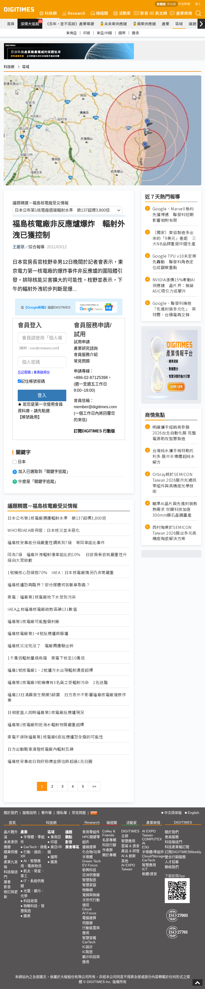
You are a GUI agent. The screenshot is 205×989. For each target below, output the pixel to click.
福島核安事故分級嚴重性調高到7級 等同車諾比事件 (56, 542)
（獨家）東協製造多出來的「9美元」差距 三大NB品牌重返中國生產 (174, 238)
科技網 (51, 13)
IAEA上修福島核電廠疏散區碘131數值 (42, 609)
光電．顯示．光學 (32, 893)
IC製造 (87, 952)
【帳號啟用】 (30, 417)
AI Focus (89, 913)
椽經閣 (102, 13)
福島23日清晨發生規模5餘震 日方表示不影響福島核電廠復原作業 (67, 697)
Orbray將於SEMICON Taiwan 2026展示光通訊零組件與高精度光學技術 (174, 482)
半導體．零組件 (32, 839)
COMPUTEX (152, 839)
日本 (22, 462)
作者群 (107, 850)
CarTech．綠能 (35, 847)
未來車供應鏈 (115, 23)
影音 (142, 13)
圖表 (135, 32)
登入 (198, 3)
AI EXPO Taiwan (128, 867)
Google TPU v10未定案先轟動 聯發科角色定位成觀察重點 (174, 261)
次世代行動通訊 (91, 902)
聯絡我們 (172, 867)
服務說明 (29, 813)
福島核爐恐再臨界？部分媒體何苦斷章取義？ (49, 585)
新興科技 (89, 870)
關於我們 (11, 813)
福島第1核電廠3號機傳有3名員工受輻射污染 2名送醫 (58, 682)
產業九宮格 (11, 864)
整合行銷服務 (175, 857)
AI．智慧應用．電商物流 (31, 863)
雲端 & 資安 (130, 846)
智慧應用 (128, 841)
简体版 (171, 4)
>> (94, 786)
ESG (145, 847)
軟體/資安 (149, 874)
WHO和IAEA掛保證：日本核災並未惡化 (44, 530)
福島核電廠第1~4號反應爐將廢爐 (38, 633)
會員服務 (172, 837)
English (193, 813)
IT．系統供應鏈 (32, 883)
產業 (165, 23)
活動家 (125, 13)
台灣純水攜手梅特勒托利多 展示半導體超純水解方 (173, 456)
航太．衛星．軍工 (32, 873)
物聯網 (87, 890)
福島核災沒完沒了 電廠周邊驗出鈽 (41, 646)
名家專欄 (109, 840)
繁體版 (161, 4)
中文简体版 (173, 813)
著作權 (46, 813)
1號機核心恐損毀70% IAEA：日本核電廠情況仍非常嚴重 (61, 572)
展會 (7, 882)
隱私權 (61, 813)
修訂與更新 (11, 894)
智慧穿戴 (89, 938)
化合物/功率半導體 (91, 854)
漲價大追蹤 (31, 22)
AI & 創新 (128, 856)
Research (76, 13)
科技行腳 (109, 845)
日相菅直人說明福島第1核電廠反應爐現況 (46, 712)
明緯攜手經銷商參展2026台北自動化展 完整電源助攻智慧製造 (174, 432)
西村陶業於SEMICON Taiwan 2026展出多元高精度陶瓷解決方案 (174, 533)
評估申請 (184, 3)
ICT (145, 869)
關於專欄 (109, 855)
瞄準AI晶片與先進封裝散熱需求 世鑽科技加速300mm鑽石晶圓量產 (175, 509)
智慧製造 (89, 880)
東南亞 (71, 32)
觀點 (68, 837)
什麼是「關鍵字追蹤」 (38, 481)
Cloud (87, 909)
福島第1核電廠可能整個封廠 (34, 621)
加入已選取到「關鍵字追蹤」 (44, 471)
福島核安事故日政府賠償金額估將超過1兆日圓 (50, 761)
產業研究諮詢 (86, 348)
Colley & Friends (108, 833)
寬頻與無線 (91, 895)
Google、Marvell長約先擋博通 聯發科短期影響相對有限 (173, 214)
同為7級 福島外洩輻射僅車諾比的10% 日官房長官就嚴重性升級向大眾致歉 (67, 557)
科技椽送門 (11, 874)
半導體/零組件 (153, 852)
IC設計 (87, 947)
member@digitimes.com (95, 407)
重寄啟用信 (42, 372)
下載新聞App (175, 876)
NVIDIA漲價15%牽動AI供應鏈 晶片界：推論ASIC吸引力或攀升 (173, 285)
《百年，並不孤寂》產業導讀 (69, 23)
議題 (192, 23)
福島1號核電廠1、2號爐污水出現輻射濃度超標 (50, 670)
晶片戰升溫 (11, 834)
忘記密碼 (24, 372)
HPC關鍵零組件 (91, 839)
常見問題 (82, 361)
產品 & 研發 (130, 851)
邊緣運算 (89, 847)
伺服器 (87, 923)
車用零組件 (91, 832)
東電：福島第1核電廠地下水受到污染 (42, 597)
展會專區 (72, 847)
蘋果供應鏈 (146, 23)
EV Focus (90, 865)
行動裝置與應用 (91, 930)
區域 (179, 23)
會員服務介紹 (86, 354)
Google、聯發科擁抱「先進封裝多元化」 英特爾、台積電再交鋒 (174, 309)
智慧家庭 (89, 885)
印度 (86, 32)
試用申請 (82, 342)
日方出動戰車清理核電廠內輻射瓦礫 (41, 749)
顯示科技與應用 (91, 959)
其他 (124, 861)
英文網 (161, 13)
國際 (122, 32)
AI (143, 843)
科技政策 (31, 901)
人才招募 (172, 862)
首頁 (10, 23)
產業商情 (184, 13)
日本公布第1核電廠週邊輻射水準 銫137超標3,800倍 (57, 518)
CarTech (89, 942)
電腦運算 (89, 918)
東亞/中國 (104, 32)
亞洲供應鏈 (91, 875)
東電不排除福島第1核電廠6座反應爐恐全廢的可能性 (55, 737)
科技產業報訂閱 (177, 847)
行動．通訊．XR (32, 854)
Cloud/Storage (153, 856)
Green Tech (91, 861)
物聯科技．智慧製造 (32, 908)
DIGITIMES (183, 822)
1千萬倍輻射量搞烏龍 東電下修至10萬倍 (46, 658)
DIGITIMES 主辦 (130, 833)
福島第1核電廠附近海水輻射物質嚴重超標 (46, 724)
